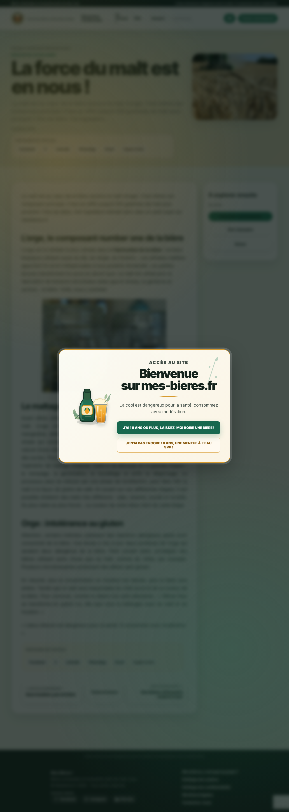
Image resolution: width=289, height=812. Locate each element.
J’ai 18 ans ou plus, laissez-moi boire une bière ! (168, 428)
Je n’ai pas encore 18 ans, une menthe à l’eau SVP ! (169, 445)
